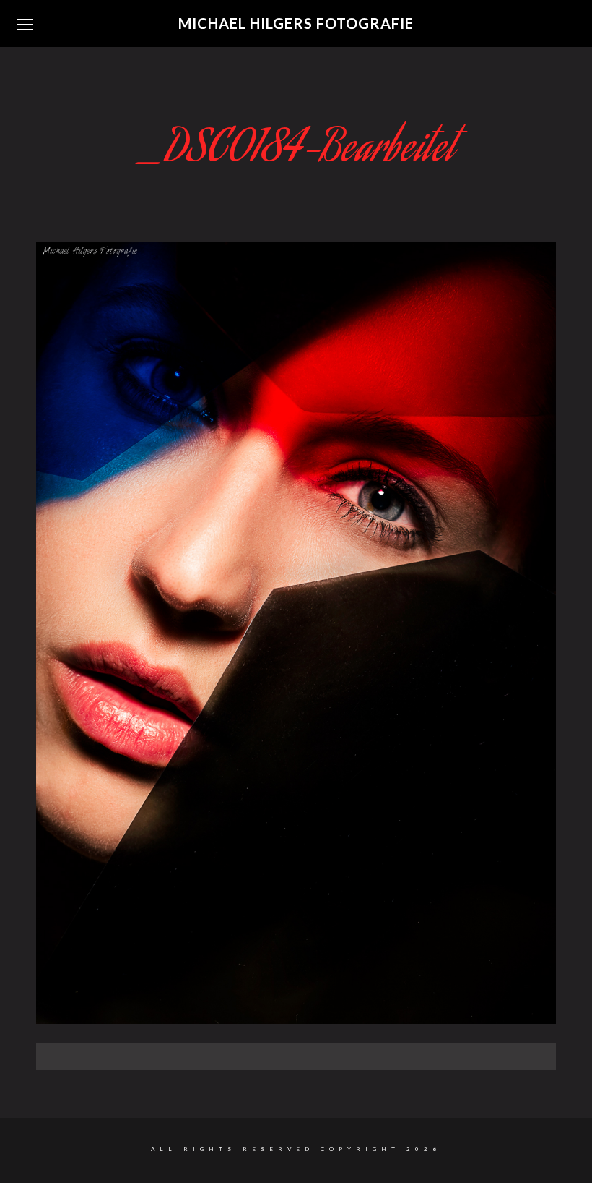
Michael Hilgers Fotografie (296, 23)
